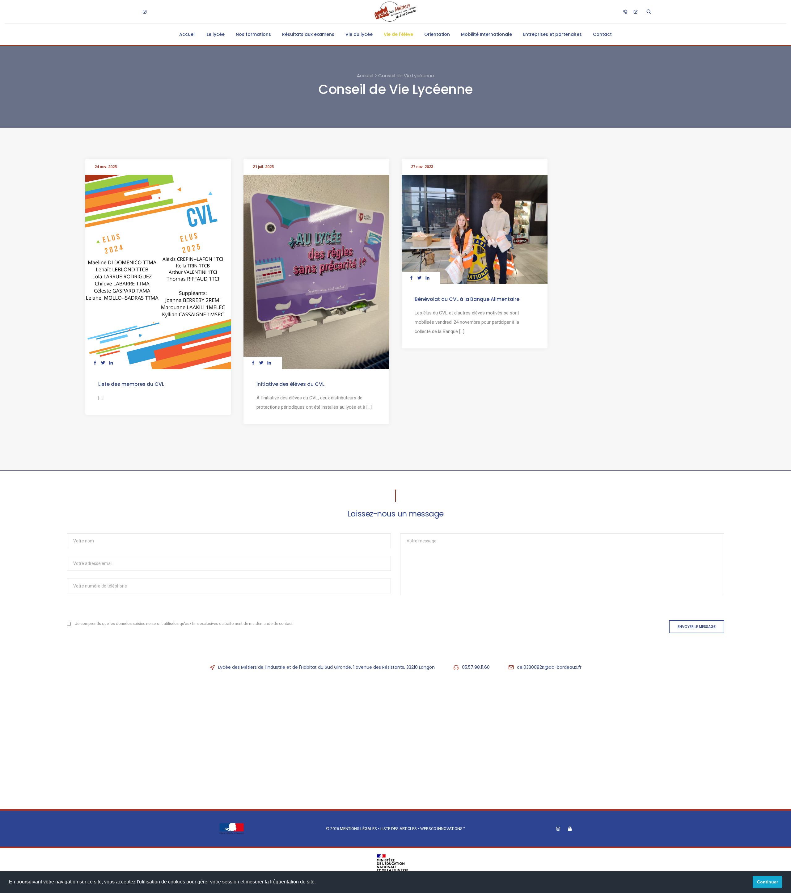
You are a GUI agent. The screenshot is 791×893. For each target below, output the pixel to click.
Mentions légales (358, 828)
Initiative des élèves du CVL (290, 384)
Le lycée (216, 34)
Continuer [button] (767, 881)
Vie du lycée (359, 34)
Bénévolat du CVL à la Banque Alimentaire (467, 299)
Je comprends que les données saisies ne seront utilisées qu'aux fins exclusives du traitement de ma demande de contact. (184, 623)
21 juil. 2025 (263, 166)
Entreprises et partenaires (552, 34)
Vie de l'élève (398, 34)
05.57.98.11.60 (476, 667)
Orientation (437, 34)
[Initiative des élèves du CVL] (316, 272)
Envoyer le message (697, 626)
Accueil (187, 34)
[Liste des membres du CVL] (158, 272)
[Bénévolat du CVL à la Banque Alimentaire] (475, 229)
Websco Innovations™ (442, 828)
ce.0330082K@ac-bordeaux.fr (549, 667)
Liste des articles (399, 828)
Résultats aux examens (308, 34)
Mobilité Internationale (486, 34)
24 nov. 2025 (106, 166)
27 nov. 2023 (422, 166)
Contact (602, 34)
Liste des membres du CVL (131, 384)
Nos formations (253, 34)
